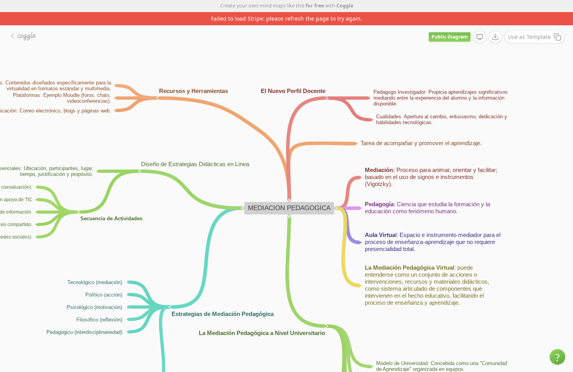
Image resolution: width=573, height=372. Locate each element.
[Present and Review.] (480, 37)
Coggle (344, 5)
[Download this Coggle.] (495, 37)
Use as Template (529, 36)
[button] (557, 357)
